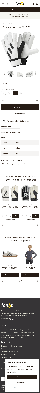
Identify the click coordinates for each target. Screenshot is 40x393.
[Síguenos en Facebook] (13, 319)
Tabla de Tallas (6, 357)
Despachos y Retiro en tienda (11, 346)
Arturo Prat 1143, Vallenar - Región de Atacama (17, 333)
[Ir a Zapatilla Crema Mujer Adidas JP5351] (10, 254)
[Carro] (37, 4)
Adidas (26, 14)
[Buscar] (6, 4)
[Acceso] (33, 4)
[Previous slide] (2, 74)
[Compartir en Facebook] (3, 164)
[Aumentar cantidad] (37, 100)
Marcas (18, 14)
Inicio (11, 14)
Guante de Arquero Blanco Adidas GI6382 (10, 207)
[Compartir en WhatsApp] (13, 164)
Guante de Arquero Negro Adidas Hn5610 (30, 207)
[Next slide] (37, 74)
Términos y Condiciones (9, 352)
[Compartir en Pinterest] (18, 164)
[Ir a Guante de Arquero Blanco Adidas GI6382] (10, 193)
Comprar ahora (10, 220)
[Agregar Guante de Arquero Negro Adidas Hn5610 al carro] (35, 216)
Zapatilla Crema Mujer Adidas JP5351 (10, 268)
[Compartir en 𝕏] (8, 164)
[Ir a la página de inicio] (20, 4)
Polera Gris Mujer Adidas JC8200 (30, 268)
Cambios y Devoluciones (10, 349)
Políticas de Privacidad (9, 354)
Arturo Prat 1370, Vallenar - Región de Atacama (17, 330)
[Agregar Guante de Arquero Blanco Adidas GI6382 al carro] (15, 216)
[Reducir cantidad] (3, 100)
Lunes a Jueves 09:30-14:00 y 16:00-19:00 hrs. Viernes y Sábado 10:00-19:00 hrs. (17, 336)
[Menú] (3, 4)
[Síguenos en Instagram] (10, 319)
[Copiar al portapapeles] (23, 164)
